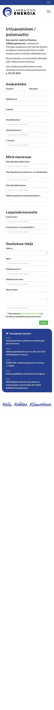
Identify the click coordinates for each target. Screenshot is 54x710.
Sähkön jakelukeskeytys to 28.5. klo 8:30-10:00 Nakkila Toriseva (26, 353)
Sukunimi (33, 88)
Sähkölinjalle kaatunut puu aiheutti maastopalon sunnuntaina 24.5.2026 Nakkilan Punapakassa (23, 385)
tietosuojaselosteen (30, 313)
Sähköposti (11, 99)
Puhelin (9, 109)
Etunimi (9, 88)
